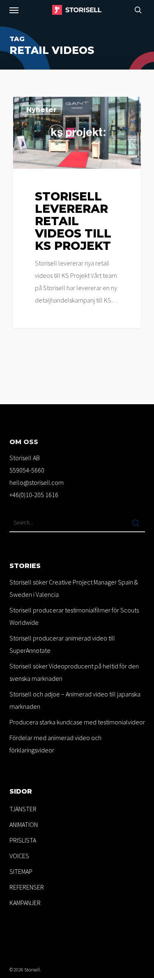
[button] (13, 10)
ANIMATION (23, 824)
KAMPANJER (25, 903)
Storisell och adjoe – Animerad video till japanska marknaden (74, 700)
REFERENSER (26, 887)
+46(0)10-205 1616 (33, 495)
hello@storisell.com (36, 482)
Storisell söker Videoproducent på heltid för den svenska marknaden (74, 672)
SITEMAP (20, 871)
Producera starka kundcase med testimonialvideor (77, 722)
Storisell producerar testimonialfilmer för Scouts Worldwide (74, 616)
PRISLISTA (22, 840)
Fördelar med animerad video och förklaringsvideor (55, 744)
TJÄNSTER (23, 809)
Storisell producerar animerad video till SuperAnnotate (62, 644)
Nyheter (41, 110)
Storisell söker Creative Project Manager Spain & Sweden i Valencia (73, 588)
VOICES (19, 856)
